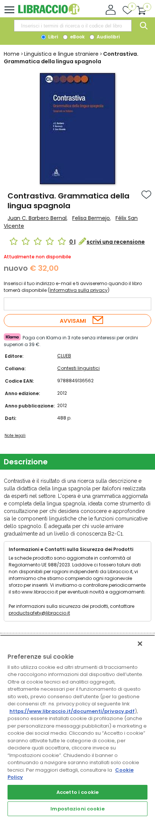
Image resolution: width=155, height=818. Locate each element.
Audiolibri (108, 37)
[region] (77, 726)
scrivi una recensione (116, 242)
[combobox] (72, 26)
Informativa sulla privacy (79, 290)
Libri (52, 37)
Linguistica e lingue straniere (61, 54)
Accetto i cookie (77, 792)
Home (12, 54)
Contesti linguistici (78, 368)
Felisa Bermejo (91, 218)
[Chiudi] (140, 643)
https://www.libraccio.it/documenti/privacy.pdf (72, 711)
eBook (77, 37)
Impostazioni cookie (77, 808)
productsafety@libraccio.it (39, 613)
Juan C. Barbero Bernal (37, 218)
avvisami (73, 321)
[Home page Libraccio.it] (49, 13)
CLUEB (64, 356)
